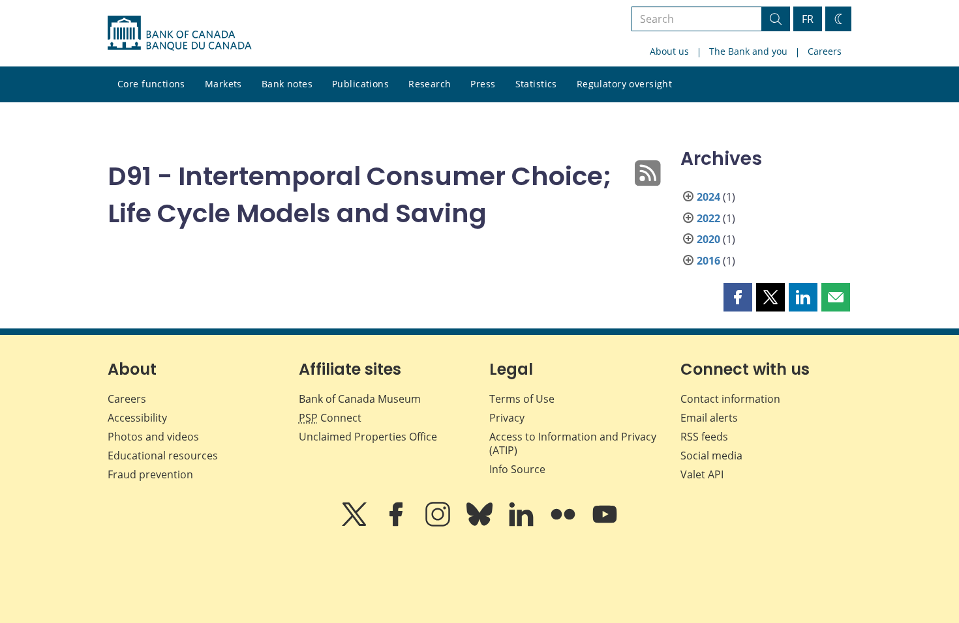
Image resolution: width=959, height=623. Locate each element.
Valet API (701, 474)
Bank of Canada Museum (360, 399)
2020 (708, 239)
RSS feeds (704, 436)
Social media (711, 455)
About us (669, 51)
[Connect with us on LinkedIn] (522, 523)
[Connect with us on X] (355, 523)
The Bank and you (748, 51)
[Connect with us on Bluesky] (481, 523)
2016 (708, 261)
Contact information (730, 399)
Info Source (517, 469)
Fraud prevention (150, 474)
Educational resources (163, 455)
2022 (708, 218)
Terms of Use (522, 399)
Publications (360, 84)
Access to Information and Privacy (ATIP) (572, 443)
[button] (737, 297)
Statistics (536, 84)
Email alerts (709, 418)
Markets (223, 84)
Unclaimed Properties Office (368, 436)
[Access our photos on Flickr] (564, 523)
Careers (825, 51)
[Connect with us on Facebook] (397, 523)
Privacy (507, 418)
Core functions (151, 84)
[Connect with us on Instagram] (439, 523)
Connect (330, 418)
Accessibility (137, 418)
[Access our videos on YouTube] (604, 523)
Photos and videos (153, 436)
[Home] (179, 33)
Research (429, 84)
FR (808, 19)
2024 (708, 197)
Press (482, 84)
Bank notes (287, 84)
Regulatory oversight (624, 84)
